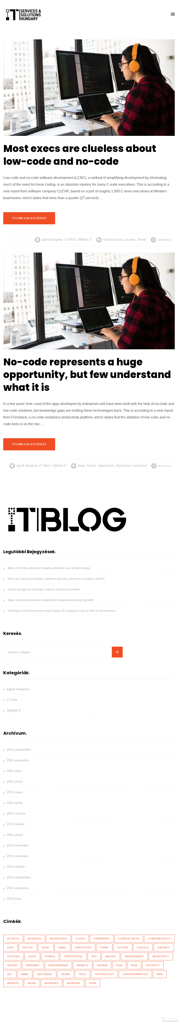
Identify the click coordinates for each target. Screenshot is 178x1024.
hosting (13, 956)
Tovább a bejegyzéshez (29, 218)
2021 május (15, 792)
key (94, 956)
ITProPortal (73, 956)
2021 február (16, 824)
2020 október (16, 866)
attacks (13, 938)
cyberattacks (128, 938)
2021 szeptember (19, 749)
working (73, 983)
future (122, 947)
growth (164, 947)
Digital (28, 947)
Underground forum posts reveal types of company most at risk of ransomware (62, 610)
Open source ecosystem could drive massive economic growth (50, 600)
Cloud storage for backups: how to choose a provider (44, 589)
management (134, 956)
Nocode (142, 239)
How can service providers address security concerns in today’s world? (56, 578)
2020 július (14, 898)
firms (104, 947)
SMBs (24, 974)
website (13, 983)
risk (134, 965)
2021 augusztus (18, 760)
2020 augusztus (18, 888)
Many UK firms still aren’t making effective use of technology (49, 568)
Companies (102, 938)
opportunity (106, 465)
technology (104, 974)
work (32, 983)
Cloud (80, 938)
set (9, 974)
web (160, 974)
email (62, 947)
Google (143, 947)
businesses (58, 938)
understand (139, 465)
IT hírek (70, 239)
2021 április (15, 802)
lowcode (129, 239)
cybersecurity (159, 938)
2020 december (17, 845)
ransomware (58, 965)
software (44, 974)
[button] (173, 14)
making (110, 956)
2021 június (15, 781)
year (92, 983)
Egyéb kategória (52, 239)
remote (82, 965)
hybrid (50, 956)
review (102, 965)
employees (83, 947)
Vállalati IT (84, 239)
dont (46, 947)
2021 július (14, 771)
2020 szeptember (19, 877)
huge (81, 465)
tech (82, 974)
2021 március (16, 813)
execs (118, 239)
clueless (108, 239)
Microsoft (161, 956)
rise (119, 965)
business (34, 938)
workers (51, 983)
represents (123, 465)
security (153, 965)
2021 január (15, 834)
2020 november (17, 856)
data (10, 947)
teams (65, 974)
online (12, 965)
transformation (135, 974)
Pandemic (33, 965)
